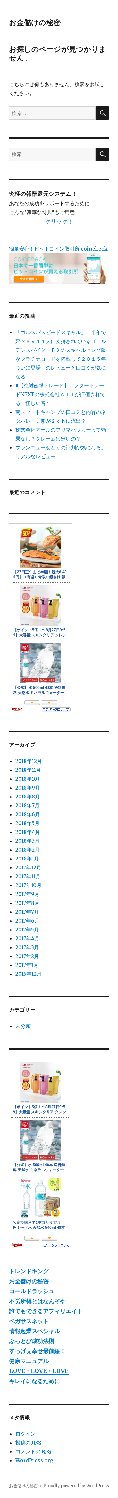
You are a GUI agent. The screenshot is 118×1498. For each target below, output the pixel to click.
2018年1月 (27, 858)
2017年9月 (27, 894)
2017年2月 (27, 956)
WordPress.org (34, 1460)
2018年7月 (27, 805)
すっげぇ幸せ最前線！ (37, 1351)
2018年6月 (27, 814)
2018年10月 (28, 779)
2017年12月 (28, 867)
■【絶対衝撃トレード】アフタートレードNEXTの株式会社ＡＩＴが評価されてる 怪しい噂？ (60, 394)
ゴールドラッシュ (31, 1291)
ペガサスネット (29, 1321)
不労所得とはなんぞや (37, 1301)
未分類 (23, 1026)
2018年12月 (28, 761)
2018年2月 (27, 850)
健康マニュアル (29, 1361)
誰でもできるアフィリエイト (46, 1311)
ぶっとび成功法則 (31, 1341)
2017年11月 (27, 876)
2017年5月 (27, 929)
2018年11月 (28, 770)
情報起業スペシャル (34, 1331)
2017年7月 (27, 912)
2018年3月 (27, 841)
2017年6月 (27, 920)
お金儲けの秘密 (35, 22)
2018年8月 (27, 796)
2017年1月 (26, 965)
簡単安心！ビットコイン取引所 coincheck (58, 248)
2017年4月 (27, 938)
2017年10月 (28, 885)
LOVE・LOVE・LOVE (39, 1370)
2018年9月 (27, 787)
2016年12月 (28, 974)
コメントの (33, 1451)
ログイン (25, 1434)
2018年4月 (27, 832)
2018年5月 (27, 823)
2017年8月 (27, 903)
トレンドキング (29, 1271)
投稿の (28, 1442)
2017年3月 (27, 947)
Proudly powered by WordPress (76, 1485)
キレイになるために (34, 1381)
